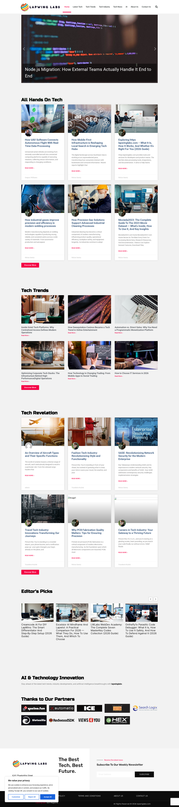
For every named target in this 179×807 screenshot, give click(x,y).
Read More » (29, 168)
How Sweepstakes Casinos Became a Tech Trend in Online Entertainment (89, 328)
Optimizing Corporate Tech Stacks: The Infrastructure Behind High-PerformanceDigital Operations (40, 376)
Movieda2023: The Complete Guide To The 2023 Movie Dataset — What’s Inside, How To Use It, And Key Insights (135, 224)
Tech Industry (104, 7)
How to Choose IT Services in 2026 (131, 373)
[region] (31, 789)
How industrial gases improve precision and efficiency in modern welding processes (42, 222)
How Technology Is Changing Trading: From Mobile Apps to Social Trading (89, 374)
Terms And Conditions (89, 796)
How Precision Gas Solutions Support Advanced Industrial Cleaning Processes (88, 222)
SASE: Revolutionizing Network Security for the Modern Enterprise (136, 455)
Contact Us (146, 7)
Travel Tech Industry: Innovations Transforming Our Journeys (42, 533)
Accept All (48, 797)
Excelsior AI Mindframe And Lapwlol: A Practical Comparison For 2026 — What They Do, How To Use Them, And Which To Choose (37, 632)
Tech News (117, 7)
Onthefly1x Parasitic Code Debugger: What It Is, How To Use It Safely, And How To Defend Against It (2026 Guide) (106, 630)
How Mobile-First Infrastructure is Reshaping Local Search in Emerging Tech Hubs (89, 144)
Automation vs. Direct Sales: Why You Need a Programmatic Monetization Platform (136, 328)
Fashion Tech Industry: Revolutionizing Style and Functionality (86, 455)
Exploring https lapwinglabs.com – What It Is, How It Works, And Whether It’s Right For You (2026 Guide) (136, 144)
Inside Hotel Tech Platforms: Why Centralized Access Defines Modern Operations (38, 330)
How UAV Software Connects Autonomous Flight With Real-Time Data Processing (42, 142)
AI (126, 7)
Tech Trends (91, 7)
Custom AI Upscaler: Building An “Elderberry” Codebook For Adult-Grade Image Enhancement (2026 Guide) (141, 630)
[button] (156, 6)
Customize (16, 797)
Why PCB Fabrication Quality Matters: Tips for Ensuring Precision (88, 533)
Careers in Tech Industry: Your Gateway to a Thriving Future (135, 531)
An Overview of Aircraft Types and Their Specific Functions (42, 454)
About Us (134, 7)
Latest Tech (77, 7)
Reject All (32, 797)
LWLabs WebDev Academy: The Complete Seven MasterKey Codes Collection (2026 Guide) (72, 629)
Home (66, 7)
